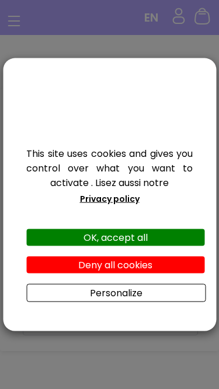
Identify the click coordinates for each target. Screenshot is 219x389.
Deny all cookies (115, 265)
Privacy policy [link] (110, 198)
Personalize (116, 293)
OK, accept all (116, 237)
